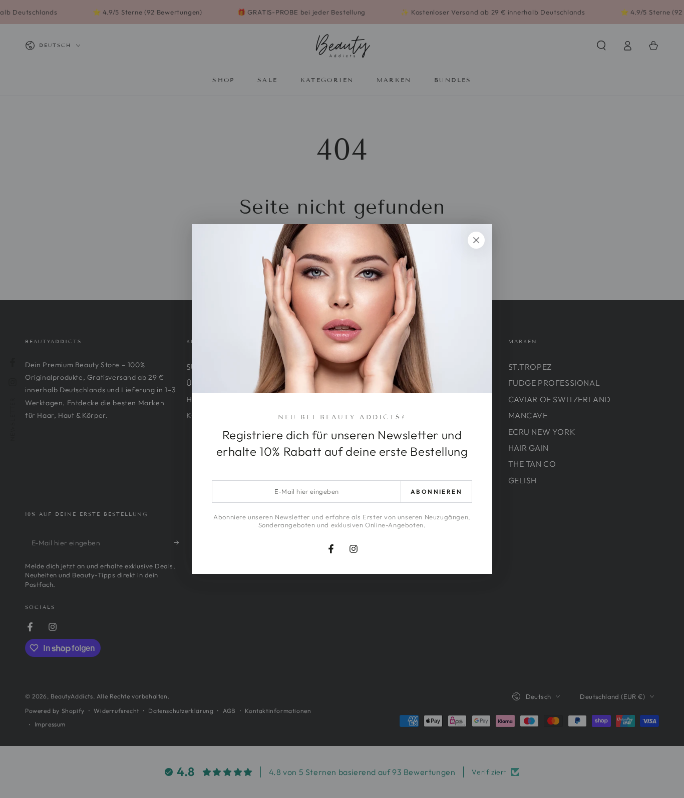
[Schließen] (476, 240)
